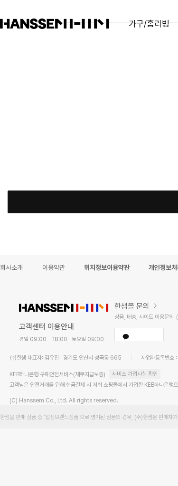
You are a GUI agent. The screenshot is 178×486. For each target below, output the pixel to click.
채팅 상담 (139, 336)
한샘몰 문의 (132, 306)
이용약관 (53, 267)
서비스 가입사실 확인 (135, 374)
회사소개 (11, 267)
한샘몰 (55, 23)
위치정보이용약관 (107, 267)
